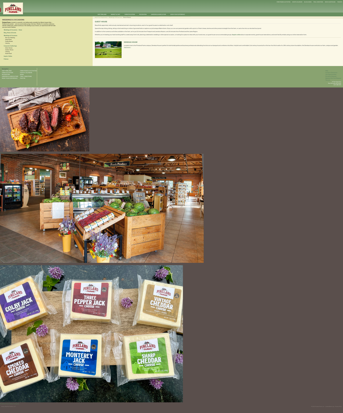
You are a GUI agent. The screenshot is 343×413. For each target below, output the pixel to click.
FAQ (326, 70)
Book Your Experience (177, 14)
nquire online (237, 34)
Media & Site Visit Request (333, 78)
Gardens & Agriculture (158, 14)
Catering (7, 43)
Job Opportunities (330, 74)
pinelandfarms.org (329, 406)
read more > (127, 47)
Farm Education (130, 14)
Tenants (339, 2)
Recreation (143, 14)
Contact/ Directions (331, 72)
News (22, 74)
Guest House (8, 39)
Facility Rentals (9, 41)
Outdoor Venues (9, 49)
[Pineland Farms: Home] (13, 8)
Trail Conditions (318, 2)
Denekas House (130, 42)
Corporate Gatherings (10, 46)
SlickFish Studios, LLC (10, 406)
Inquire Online (8, 56)
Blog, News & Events (10, 32)
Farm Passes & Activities (283, 2)
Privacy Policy (338, 406)
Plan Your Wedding (10, 37)
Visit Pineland (102, 14)
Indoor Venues (8, 48)
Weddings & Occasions (115, 17)
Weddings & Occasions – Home (13, 30)
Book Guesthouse (330, 2)
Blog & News (307, 2)
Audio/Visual (8, 53)
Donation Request (330, 76)
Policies (6, 59)
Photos (22, 78)
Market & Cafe (115, 14)
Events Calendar (297, 2)
